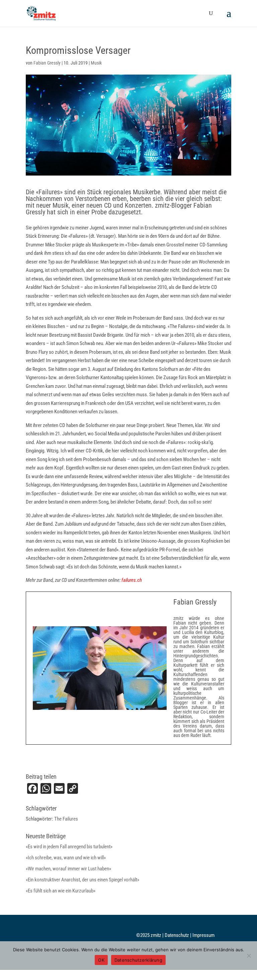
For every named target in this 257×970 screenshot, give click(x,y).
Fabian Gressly (47, 63)
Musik (96, 63)
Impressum (203, 935)
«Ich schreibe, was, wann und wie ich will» (66, 858)
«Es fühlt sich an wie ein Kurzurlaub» (60, 891)
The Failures (66, 819)
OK (101, 960)
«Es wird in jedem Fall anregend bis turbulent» (69, 847)
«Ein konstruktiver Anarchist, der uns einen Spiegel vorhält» (82, 880)
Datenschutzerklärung (138, 960)
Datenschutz (177, 935)
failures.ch (131, 580)
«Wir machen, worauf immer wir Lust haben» (68, 869)
